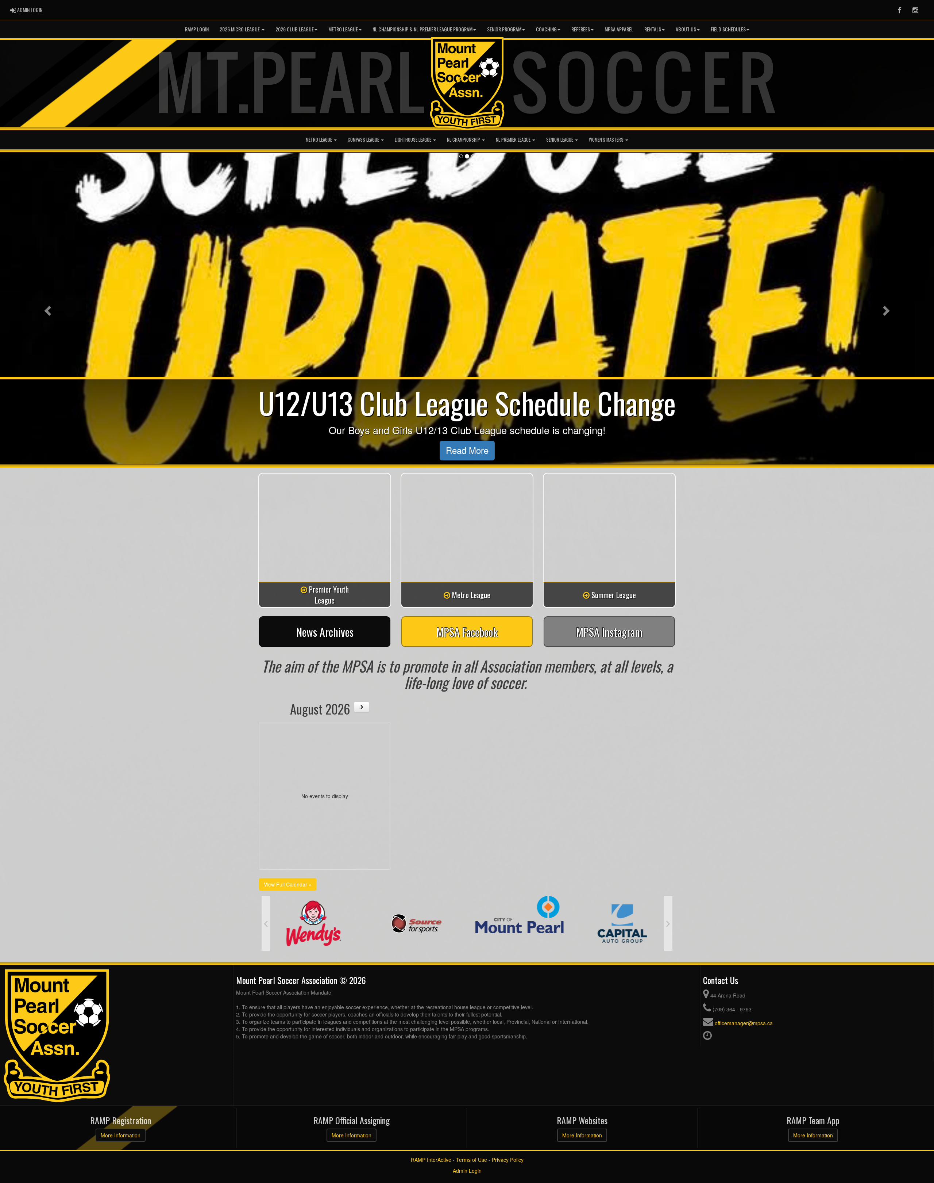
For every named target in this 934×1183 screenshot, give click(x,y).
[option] (313, 923)
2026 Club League (294, 29)
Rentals (652, 29)
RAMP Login (197, 29)
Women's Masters (607, 139)
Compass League (364, 139)
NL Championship (464, 139)
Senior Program (504, 29)
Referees (580, 29)
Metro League (343, 29)
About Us (686, 29)
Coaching (546, 29)
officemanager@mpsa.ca (744, 1023)
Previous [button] (266, 923)
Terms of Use (471, 1159)
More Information (120, 1135)
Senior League (560, 139)
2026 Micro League (240, 29)
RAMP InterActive (431, 1159)
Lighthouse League (413, 139)
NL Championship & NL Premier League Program (422, 29)
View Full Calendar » (288, 884)
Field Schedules (728, 29)
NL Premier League (514, 139)
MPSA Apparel (619, 29)
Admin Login (467, 1170)
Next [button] (668, 923)
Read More (467, 450)
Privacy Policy (508, 1159)
